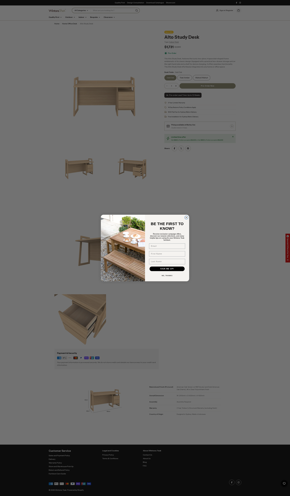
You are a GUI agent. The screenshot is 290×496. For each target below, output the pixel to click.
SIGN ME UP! (167, 269)
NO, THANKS (167, 275)
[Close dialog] (186, 217)
